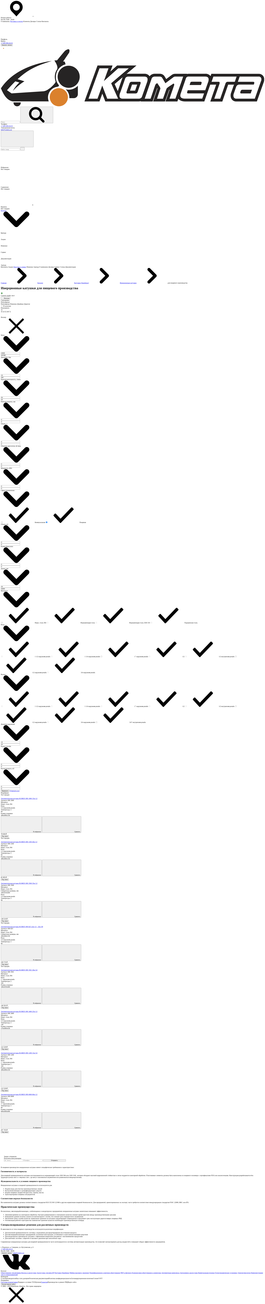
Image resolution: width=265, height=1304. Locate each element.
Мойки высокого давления (79, 1273)
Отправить (54, 1160)
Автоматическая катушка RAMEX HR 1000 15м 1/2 (19, 798)
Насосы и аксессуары (28, 1273)
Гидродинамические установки (226, 1273)
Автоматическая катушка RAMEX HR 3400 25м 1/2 (19, 1011)
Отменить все (14, 791)
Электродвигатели (244, 1273)
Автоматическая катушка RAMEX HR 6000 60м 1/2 (19, 1094)
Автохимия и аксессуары (189, 1273)
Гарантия (44, 1282)
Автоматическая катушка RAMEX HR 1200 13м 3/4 (19, 1053)
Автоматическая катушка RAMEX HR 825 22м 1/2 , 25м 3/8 (22, 927)
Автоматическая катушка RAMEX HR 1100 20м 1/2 (19, 842)
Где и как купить (7, 1282)
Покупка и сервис (19, 267)
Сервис (15, 1282)
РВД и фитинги (126, 1273)
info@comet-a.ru (6, 130)
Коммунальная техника (206, 1273)
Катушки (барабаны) (62, 1273)
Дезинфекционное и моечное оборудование (104, 1273)
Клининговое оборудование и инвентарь (146, 1273)
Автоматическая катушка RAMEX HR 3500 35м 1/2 (19, 883)
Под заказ (5, 836)
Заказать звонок (7, 45)
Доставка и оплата (16, 21)
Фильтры (6, 298)
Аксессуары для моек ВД (45, 1273)
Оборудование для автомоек (11, 1273)
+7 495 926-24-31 (7, 43)
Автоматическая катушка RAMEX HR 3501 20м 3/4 (19, 970)
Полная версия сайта (8, 1284)
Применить (5, 791)
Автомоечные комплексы (170, 1273)
